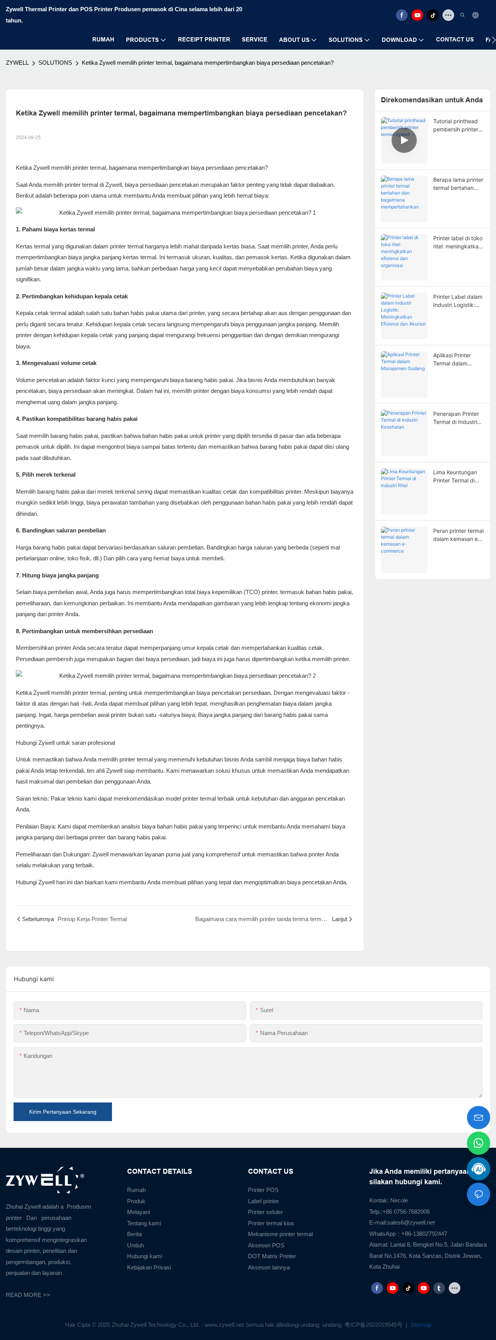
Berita (134, 1234)
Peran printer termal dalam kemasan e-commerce (458, 535)
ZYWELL (17, 62)
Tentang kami (144, 1223)
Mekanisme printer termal (280, 1234)
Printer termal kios (271, 1223)
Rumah (136, 1190)
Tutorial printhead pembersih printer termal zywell (455, 125)
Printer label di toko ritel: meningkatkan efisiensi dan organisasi (457, 242)
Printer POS (263, 1190)
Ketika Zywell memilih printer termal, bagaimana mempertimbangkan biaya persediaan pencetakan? (208, 62)
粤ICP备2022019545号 (374, 1324)
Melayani (138, 1212)
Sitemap (420, 1324)
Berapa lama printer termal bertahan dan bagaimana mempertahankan (458, 184)
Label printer (263, 1201)
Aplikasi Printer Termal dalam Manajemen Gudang (458, 359)
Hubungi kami (144, 1256)
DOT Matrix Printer (272, 1256)
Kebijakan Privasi (149, 1267)
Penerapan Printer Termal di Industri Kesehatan (456, 418)
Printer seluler (265, 1212)
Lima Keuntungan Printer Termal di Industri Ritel (455, 476)
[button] (494, 39)
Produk (136, 1201)
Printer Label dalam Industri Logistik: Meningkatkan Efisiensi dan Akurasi (457, 301)
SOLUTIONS (55, 62)
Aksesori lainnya (269, 1267)
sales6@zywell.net (411, 1222)
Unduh (135, 1245)
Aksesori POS (266, 1245)
